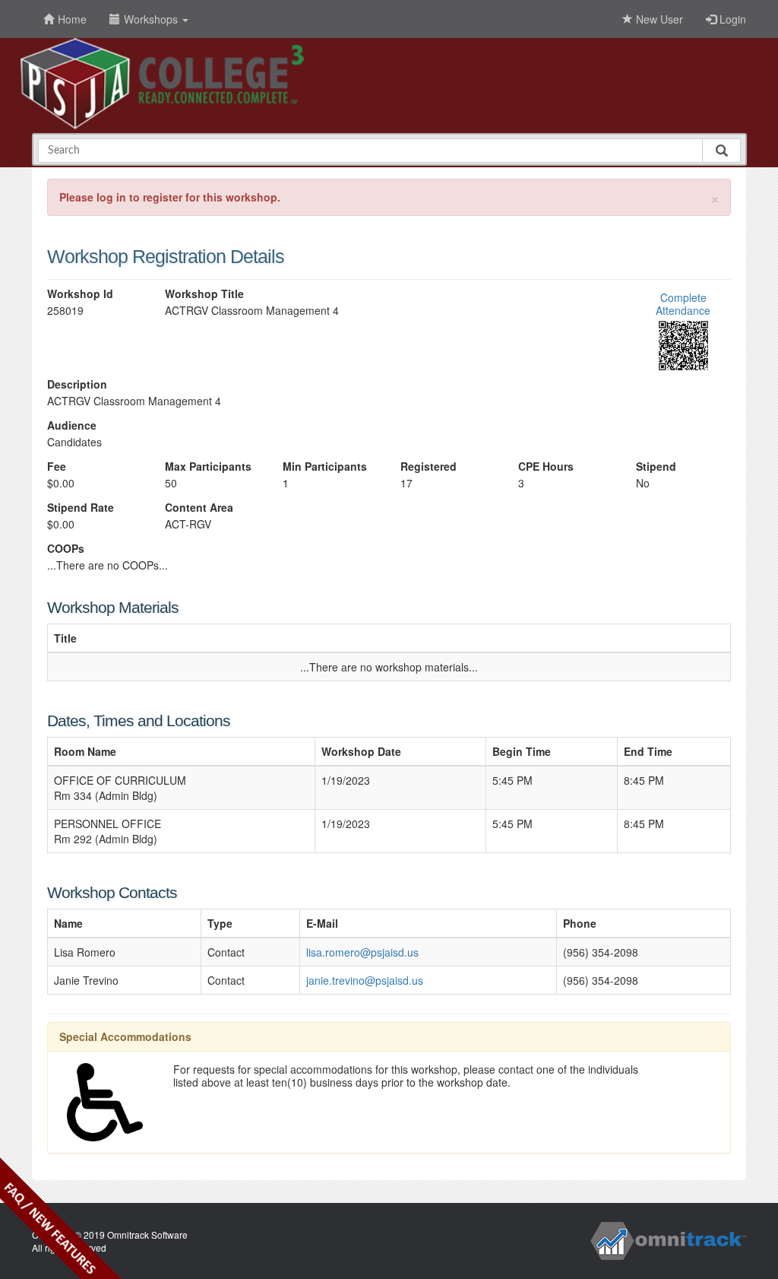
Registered (428, 466)
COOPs (65, 548)
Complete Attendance (683, 304)
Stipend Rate (80, 507)
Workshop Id (80, 293)
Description (77, 384)
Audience (71, 425)
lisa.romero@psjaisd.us (362, 952)
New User (658, 19)
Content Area (199, 507)
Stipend (656, 466)
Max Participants (208, 466)
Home (72, 19)
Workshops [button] (152, 19)
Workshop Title (204, 293)
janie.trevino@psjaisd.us (364, 980)
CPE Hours (546, 466)
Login (731, 19)
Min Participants (325, 466)
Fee (56, 466)
